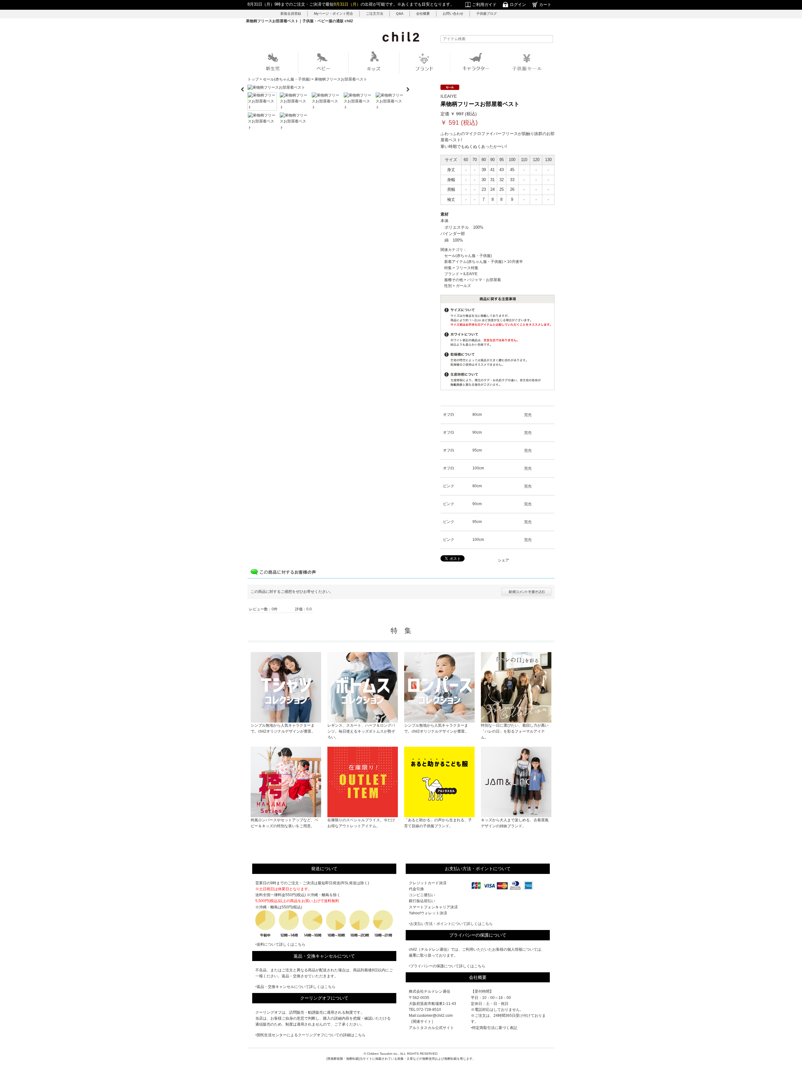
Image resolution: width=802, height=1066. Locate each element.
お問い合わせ (453, 13)
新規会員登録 (290, 13)
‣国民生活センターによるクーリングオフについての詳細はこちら (310, 1035)
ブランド (451, 274)
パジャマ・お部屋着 (484, 280)
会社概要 (423, 13)
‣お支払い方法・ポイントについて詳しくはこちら (451, 924)
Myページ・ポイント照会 (333, 13)
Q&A (399, 13)
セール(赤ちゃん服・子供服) (468, 255)
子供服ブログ (486, 13)
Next (410, 87)
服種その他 (453, 280)
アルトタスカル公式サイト (431, 1028)
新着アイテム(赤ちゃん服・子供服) (473, 261)
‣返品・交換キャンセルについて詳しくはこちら (295, 987)
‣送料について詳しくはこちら (280, 944)
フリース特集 (467, 268)
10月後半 (515, 261)
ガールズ (463, 286)
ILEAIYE (470, 274)
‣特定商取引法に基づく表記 (494, 1028)
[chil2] (401, 36)
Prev (242, 87)
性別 (448, 286)
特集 (448, 268)
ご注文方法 (374, 13)
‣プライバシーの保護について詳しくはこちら (447, 966)
